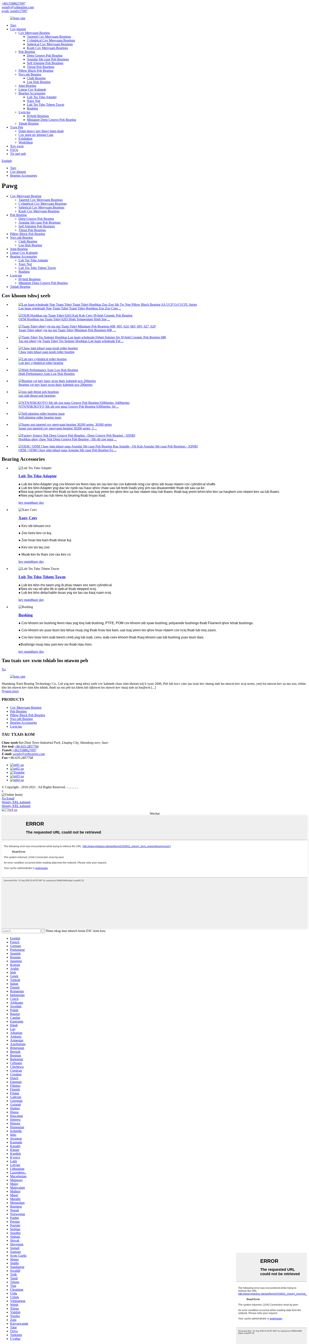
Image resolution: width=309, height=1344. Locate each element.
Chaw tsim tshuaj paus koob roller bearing (46, 352)
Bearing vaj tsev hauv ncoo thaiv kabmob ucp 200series (55, 384)
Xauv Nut (33, 101)
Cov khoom (18, 29)
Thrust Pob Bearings (40, 67)
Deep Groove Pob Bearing (44, 55)
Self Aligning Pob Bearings (45, 63)
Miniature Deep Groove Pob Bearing (51, 119)
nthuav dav (36, 502)
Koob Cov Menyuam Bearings (47, 48)
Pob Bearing (26, 51)
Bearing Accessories (31, 93)
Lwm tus (24, 112)
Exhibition (25, 138)
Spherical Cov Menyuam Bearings (50, 44)
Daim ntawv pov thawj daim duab (41, 131)
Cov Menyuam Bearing (34, 33)
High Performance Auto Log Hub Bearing (46, 374)
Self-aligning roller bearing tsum (39, 417)
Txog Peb (16, 127)
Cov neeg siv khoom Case (35, 135)
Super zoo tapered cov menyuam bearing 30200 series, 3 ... (57, 428)
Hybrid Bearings (38, 116)
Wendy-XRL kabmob (16, 802)
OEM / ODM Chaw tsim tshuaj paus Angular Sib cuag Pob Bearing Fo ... (67, 450)
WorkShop (25, 142)
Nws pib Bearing (29, 74)
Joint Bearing (27, 85)
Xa (4, 669)
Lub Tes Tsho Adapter (42, 97)
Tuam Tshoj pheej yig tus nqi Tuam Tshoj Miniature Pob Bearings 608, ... (67, 330)
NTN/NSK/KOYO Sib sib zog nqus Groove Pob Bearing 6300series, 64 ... (68, 406)
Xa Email (8, 798)
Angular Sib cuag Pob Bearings (48, 59)
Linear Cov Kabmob (32, 89)
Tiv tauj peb (18, 153)
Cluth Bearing (36, 78)
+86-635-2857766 (26, 746)
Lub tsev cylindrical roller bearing (40, 363)
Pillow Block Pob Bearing (35, 70)
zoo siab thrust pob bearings (36, 395)
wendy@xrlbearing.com (18, 7)
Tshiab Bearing (28, 123)
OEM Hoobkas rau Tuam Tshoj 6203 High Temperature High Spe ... (64, 319)
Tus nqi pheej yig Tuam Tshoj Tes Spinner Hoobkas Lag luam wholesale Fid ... (71, 341)
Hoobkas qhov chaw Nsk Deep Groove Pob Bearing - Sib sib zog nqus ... (67, 439)
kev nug (23, 502)
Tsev (13, 25)
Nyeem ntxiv (10, 691)
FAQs (14, 150)
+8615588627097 (13, 3)
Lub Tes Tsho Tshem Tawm (45, 104)
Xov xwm (17, 146)
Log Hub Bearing (38, 82)
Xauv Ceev (27, 518)
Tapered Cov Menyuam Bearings (49, 36)
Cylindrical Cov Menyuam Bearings (51, 40)
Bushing (32, 108)
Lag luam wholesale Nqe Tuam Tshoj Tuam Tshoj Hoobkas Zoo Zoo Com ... (69, 308)
